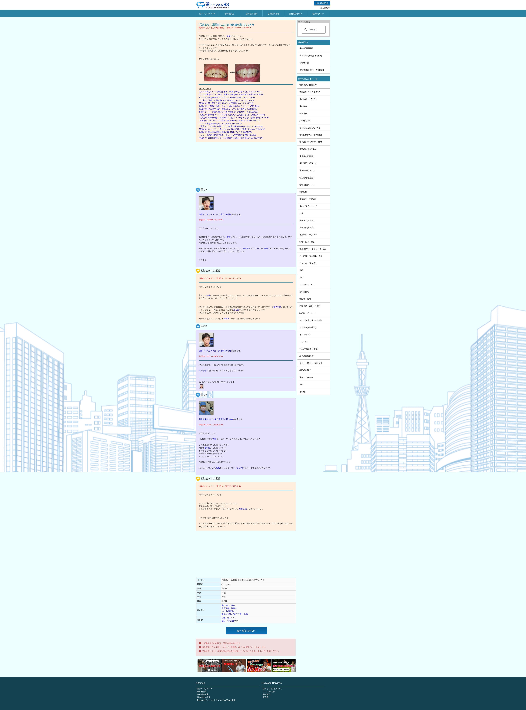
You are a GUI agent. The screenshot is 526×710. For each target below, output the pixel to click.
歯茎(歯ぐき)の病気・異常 (310, 142)
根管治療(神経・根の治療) (310, 135)
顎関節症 (303, 192)
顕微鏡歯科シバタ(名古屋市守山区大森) (216, 419)
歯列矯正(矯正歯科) (307, 163)
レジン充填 (238, 468)
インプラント (305, 334)
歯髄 (266, 248)
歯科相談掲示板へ (246, 630)
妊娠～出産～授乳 (307, 242)
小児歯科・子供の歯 (308, 235)
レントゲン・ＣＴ (307, 284)
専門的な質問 (305, 370)
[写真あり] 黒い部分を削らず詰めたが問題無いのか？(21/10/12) (226, 103)
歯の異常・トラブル (308, 99)
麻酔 (301, 270)
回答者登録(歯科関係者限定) (311, 70)
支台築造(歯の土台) (307, 327)
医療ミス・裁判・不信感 (310, 306)
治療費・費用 (305, 299)
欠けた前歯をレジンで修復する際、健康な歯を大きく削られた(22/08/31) (230, 91)
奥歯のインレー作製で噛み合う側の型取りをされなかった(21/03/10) (228, 112)
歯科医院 (247, 248)
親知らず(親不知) (306, 220)
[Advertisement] (246, 164)
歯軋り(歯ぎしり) (306, 185)
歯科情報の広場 (203, 697)
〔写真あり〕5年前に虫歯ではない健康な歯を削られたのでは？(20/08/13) (231, 126)
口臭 (301, 213)
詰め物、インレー (307, 313)
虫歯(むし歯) (304, 120)
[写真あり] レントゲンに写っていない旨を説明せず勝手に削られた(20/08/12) (232, 129)
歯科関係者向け (296, 14)
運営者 (265, 697)
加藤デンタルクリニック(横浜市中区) (215, 214)
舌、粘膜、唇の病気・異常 (310, 256)
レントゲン (257, 248)
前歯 (229, 36)
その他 (302, 392)
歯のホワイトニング (308, 206)
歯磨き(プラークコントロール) (312, 249)
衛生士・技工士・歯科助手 (310, 363)
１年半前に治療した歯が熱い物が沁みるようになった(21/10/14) (226, 100)
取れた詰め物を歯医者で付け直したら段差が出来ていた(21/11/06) (227, 97)
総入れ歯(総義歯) (306, 356)
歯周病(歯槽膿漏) (306, 156)
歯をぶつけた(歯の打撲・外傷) (234, 614)
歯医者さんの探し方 (308, 85)
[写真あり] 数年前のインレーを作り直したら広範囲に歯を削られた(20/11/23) (232, 115)
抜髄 (218, 468)
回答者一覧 (304, 63)
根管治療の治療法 (229, 608)
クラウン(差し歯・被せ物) (310, 320)
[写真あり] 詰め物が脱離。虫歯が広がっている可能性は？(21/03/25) (228, 109)
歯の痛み (303, 106)
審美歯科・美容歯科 (308, 199)
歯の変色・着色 (228, 605)
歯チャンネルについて (272, 689)
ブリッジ (303, 342)
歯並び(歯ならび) (306, 170)
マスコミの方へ (269, 691)
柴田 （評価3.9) (228, 621)
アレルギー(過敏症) (307, 263)
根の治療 (202, 370)
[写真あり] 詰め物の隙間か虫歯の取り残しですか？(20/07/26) (225, 132)
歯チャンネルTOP (207, 14)
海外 (301, 384)
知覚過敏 (303, 113)
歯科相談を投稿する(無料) (310, 55)
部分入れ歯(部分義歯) (308, 349)
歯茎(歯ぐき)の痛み (307, 149)
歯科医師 (243, 509)
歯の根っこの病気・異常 (310, 128)
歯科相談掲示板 (322, 3)
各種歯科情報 (273, 14)
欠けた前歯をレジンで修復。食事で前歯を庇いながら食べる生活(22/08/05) (231, 94)
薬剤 (301, 277)
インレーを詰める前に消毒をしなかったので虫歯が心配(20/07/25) (227, 135)
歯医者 (226, 318)
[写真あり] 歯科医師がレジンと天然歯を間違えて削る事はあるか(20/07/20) (231, 138)
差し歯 (236, 310)
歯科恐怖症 (304, 292)
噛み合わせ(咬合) (306, 178)
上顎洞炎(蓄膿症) (306, 227)
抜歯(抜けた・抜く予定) (309, 92)
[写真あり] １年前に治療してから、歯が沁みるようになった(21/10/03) (229, 106)
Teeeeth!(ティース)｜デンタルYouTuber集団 (216, 700)
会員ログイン (318, 14)
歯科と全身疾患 (306, 377)
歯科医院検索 (251, 14)
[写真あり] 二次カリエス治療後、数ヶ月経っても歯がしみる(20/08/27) (229, 120)
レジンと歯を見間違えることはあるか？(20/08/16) (220, 123)
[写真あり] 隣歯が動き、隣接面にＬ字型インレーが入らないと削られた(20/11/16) (234, 117)
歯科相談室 (229, 14)
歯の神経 (277, 307)
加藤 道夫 (226, 618)
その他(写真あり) (228, 611)
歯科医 (207, 448)
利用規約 (266, 694)
